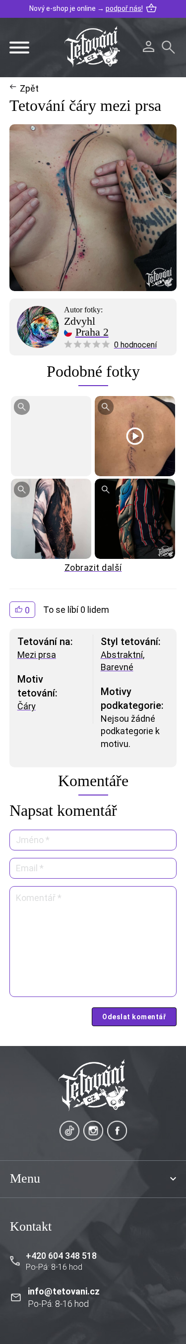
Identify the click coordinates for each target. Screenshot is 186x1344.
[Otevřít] (19, 47)
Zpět (29, 88)
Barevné (117, 667)
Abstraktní (122, 654)
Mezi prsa (36, 654)
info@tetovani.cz (64, 1291)
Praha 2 (92, 332)
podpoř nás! (124, 8)
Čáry (26, 706)
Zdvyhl (79, 321)
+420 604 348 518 (61, 1255)
